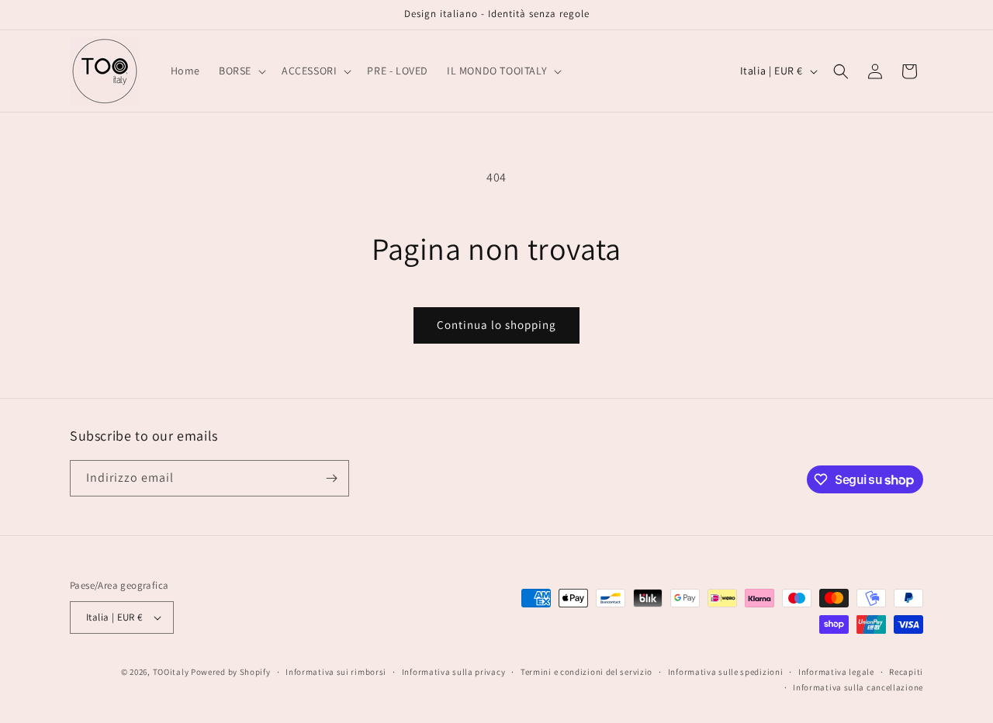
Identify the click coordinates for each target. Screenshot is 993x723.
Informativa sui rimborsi (335, 671)
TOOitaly (171, 671)
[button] (240, 70)
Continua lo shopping (496, 324)
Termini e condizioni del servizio (586, 671)
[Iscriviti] (331, 478)
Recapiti (906, 671)
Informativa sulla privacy (454, 671)
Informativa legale (836, 671)
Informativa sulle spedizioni (726, 671)
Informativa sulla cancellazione (858, 687)
